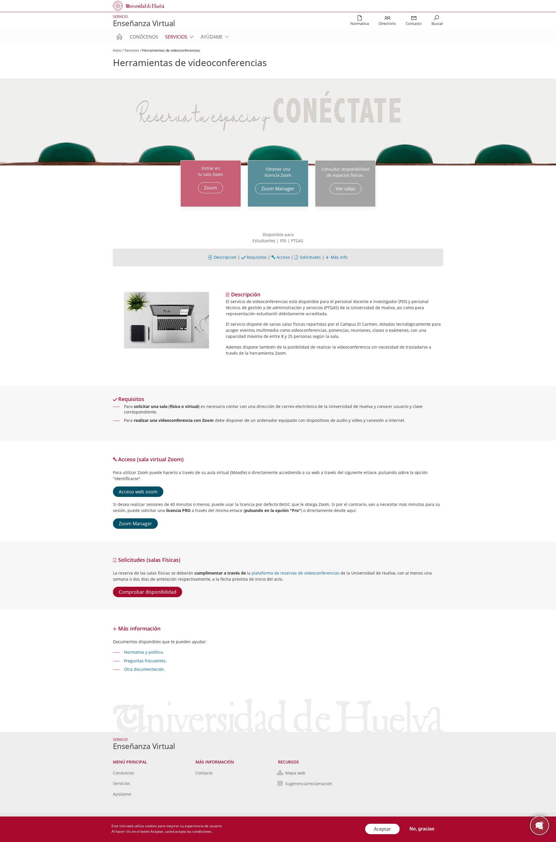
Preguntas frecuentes (145, 661)
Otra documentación (144, 669)
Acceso (283, 257)
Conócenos (144, 37)
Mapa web (295, 773)
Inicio (117, 50)
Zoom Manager (278, 188)
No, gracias (421, 828)
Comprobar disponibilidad (147, 592)
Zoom (210, 188)
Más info (339, 257)
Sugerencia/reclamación (308, 783)
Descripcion (225, 257)
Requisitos (256, 257)
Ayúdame (212, 37)
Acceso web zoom (138, 492)
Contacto (204, 773)
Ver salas (345, 188)
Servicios (176, 37)
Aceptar (382, 829)
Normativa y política (143, 652)
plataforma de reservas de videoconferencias (295, 573)
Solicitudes (310, 257)
